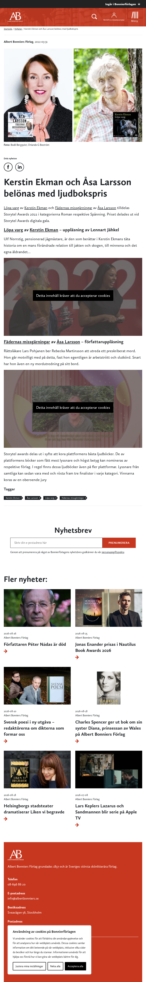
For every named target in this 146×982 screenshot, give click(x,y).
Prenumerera (119, 542)
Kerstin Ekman (35, 207)
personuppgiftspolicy (113, 552)
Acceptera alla (75, 966)
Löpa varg (11, 207)
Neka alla (55, 966)
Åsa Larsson (107, 207)
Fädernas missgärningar (73, 207)
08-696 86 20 (16, 884)
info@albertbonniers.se (23, 898)
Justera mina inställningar (29, 966)
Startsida (8, 29)
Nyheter (18, 29)
